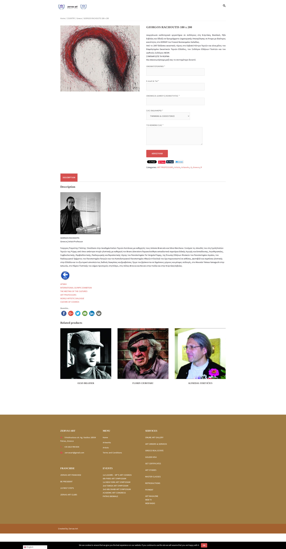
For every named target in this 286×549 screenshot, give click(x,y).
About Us (204, 6)
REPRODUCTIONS (152, 483)
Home (157, 6)
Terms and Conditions (112, 452)
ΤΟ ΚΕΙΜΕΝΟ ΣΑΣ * (154, 125)
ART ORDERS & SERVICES (156, 444)
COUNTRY (71, 18)
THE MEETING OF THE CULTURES (73, 291)
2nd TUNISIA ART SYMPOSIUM (115, 485)
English (29, 547)
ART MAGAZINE (151, 496)
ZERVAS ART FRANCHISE (71, 475)
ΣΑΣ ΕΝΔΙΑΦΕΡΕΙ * (154, 110)
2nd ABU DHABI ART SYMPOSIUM (117, 489)
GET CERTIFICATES (153, 463)
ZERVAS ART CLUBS (68, 494)
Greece (79, 18)
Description (69, 177)
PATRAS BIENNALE (110, 496)
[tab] (69, 177)
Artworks (178, 6)
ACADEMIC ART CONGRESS (114, 492)
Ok (204, 545)
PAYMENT (149, 489)
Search (167, 6)
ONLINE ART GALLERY (154, 437)
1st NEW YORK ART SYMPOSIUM (116, 482)
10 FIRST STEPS (67, 488)
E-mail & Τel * (152, 81)
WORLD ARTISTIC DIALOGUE (72, 298)
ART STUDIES (151, 470)
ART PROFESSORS (165, 167)
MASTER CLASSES (153, 476)
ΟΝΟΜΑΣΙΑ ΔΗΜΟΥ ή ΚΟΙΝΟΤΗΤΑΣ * (163, 95)
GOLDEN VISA (151, 457)
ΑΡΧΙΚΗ (63, 284)
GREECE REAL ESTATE (155, 450)
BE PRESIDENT (66, 481)
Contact (215, 6)
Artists (177, 167)
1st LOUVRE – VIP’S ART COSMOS (117, 475)
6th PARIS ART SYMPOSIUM (114, 478)
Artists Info (191, 6)
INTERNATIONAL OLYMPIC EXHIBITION (76, 287)
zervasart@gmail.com (74, 452)
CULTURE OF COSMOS (69, 301)
